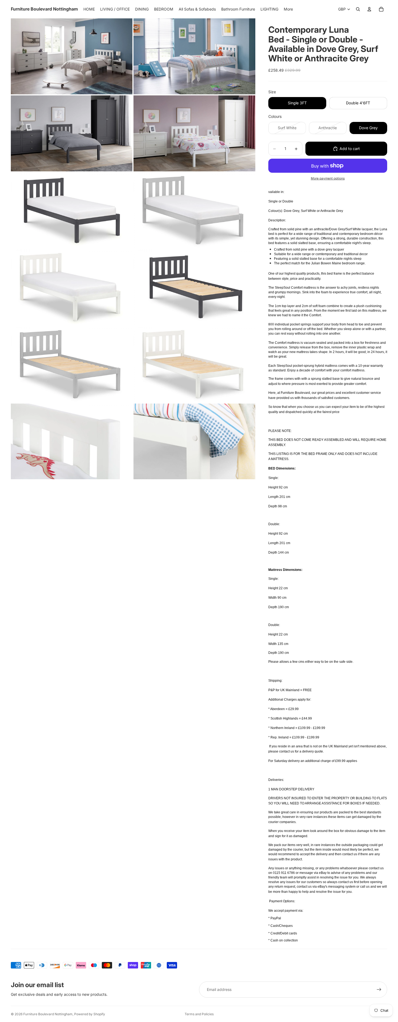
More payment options (328, 178)
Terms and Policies (199, 1014)
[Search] (358, 9)
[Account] (369, 9)
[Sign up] (379, 989)
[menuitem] (288, 9)
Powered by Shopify (89, 1014)
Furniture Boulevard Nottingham (48, 1014)
